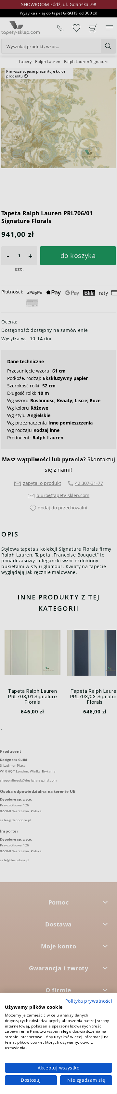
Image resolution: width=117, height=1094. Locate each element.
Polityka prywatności (88, 1001)
